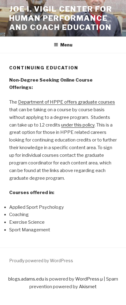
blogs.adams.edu (26, 279)
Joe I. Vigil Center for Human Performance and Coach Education (60, 18)
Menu (66, 44)
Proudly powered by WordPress (41, 260)
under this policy (77, 125)
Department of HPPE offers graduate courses (66, 102)
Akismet (88, 286)
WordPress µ (89, 279)
